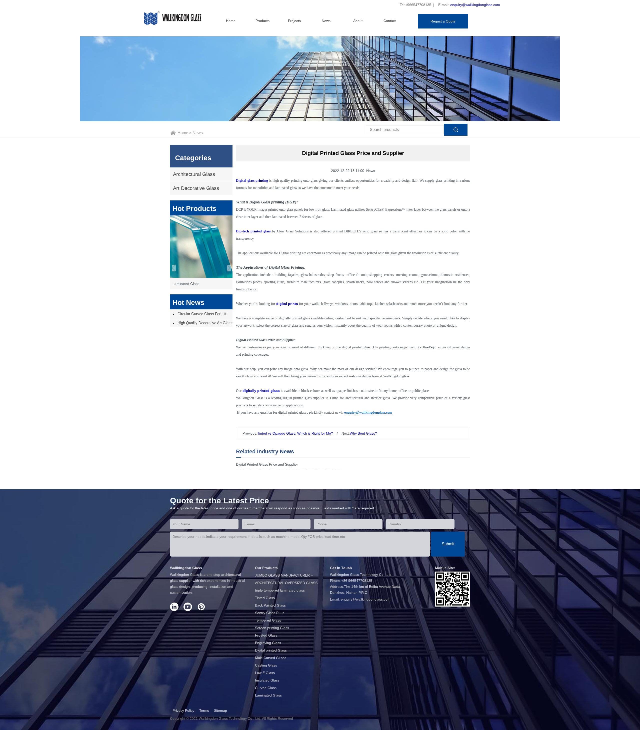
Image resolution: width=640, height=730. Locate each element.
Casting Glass (266, 665)
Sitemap (220, 711)
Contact (390, 21)
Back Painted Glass (270, 605)
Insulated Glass (267, 680)
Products (263, 21)
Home (231, 21)
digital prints (287, 304)
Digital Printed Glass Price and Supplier (267, 464)
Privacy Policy (183, 711)
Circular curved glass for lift (202, 314)
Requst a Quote (443, 21)
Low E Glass (265, 673)
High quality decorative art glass (205, 323)
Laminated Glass (268, 695)
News (326, 21)
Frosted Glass (266, 635)
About (357, 21)
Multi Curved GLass (270, 658)
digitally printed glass (261, 391)
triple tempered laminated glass (280, 590)
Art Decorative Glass (196, 188)
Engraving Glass (268, 643)
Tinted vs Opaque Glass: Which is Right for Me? (295, 433)
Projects (294, 21)
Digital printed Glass (271, 650)
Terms (204, 711)
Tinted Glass (265, 598)
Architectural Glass (194, 174)
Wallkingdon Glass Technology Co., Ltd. (230, 719)
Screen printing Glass (272, 628)
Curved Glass (265, 688)
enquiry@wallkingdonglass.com (475, 5)
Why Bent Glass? (363, 433)
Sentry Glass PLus (269, 613)
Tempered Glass (268, 620)
